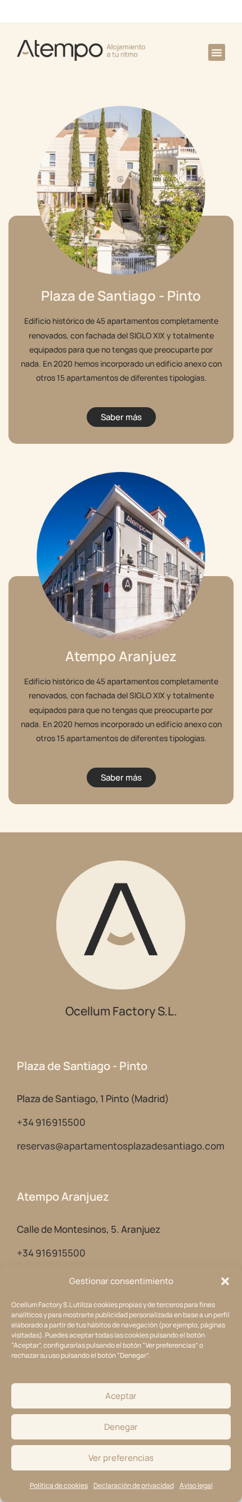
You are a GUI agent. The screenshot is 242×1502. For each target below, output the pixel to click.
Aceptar (121, 1396)
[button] (225, 1281)
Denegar (121, 1427)
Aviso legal (196, 1485)
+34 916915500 (51, 1122)
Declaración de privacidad (133, 1485)
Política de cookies (59, 1485)
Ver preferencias (121, 1458)
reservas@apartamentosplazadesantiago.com (121, 1145)
